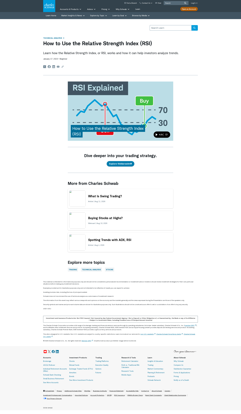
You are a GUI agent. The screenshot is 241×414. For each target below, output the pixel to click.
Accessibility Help (132, 391)
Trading (73, 269)
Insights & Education (155, 361)
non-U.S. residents (147, 334)
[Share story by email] (58, 67)
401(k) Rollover (49, 365)
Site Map (87, 391)
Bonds (71, 376)
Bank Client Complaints (153, 395)
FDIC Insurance (119, 395)
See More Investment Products (81, 380)
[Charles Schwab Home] (49, 6)
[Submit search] (185, 3)
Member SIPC (86, 341)
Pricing (176, 376)
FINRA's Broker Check (135, 395)
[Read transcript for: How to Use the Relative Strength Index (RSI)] (166, 134)
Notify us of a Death (181, 380)
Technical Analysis (52, 38)
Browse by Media (139, 15)
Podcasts (151, 376)
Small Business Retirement (53, 379)
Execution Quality (101, 365)
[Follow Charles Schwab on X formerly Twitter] (49, 351)
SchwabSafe (49, 391)
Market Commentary (155, 369)
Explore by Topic (97, 15)
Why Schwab (179, 361)
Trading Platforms (102, 361)
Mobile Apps (126, 375)
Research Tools (128, 371)
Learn (137, 9)
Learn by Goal (118, 15)
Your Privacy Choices (54, 398)
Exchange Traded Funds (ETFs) (81, 369)
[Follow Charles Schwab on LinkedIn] (57, 351)
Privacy (59, 391)
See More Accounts (50, 382)
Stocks (109, 269)
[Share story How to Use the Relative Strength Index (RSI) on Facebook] (49, 66)
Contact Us (145, 391)
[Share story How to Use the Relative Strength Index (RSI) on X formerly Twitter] (44, 66)
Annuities (72, 373)
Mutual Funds (74, 365)
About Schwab (157, 391)
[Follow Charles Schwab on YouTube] (45, 351)
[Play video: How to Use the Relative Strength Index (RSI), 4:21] (120, 111)
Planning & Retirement (156, 373)
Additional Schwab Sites (73, 391)
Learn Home (51, 15)
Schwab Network (154, 380)
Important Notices (81, 395)
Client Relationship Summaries (175, 395)
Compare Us (178, 365)
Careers (167, 391)
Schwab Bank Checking (52, 375)
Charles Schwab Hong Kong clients (168, 334)
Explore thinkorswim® (120, 163)
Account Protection (97, 395)
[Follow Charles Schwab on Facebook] (53, 351)
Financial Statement (116, 391)
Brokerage (47, 361)
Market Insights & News (71, 15)
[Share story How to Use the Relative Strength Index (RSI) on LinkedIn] (53, 66)
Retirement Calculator (130, 361)
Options (98, 369)
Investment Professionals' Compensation (57, 395)
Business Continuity (100, 391)
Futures (98, 373)
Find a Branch (132, 3)
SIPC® (109, 395)
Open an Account (189, 9)
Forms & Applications (182, 373)
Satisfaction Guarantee (182, 369)
